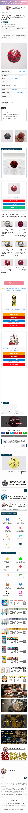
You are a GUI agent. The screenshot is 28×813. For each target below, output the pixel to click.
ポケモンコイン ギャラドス (14, 197)
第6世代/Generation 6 (17, 89)
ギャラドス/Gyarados (11, 24)
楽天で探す (14, 317)
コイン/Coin (5, 22)
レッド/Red (15, 78)
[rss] (15, 801)
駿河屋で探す (14, 204)
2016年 (4, 24)
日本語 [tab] (3, 108)
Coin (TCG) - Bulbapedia (22, 123)
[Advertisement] (14, 384)
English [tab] (9, 108)
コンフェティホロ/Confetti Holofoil (8, 26)
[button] (3, 433)
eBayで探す (15, 207)
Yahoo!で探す (14, 321)
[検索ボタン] (25, 8)
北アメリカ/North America (18, 92)
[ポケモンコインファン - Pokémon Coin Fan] (14, 8)
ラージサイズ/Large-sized (20, 28)
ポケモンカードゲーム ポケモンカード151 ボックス (14, 349)
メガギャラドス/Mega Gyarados (8, 28)
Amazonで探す (14, 314)
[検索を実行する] (25, 490)
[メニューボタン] (2, 8)
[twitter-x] (11, 801)
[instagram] (13, 801)
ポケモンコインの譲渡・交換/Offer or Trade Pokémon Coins (14, 805)
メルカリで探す (14, 200)
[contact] (17, 801)
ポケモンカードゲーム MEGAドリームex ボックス (14, 310)
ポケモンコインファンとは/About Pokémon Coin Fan (14, 803)
